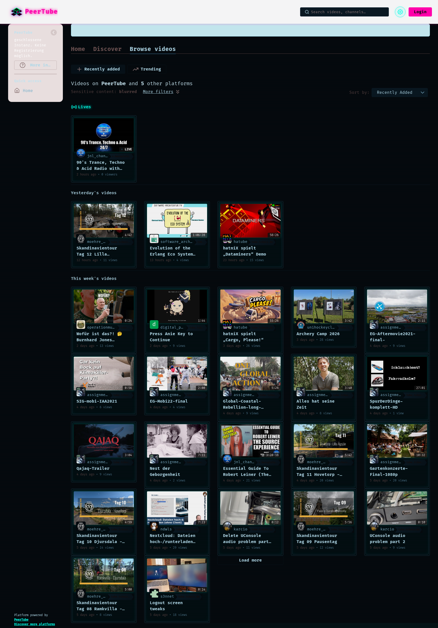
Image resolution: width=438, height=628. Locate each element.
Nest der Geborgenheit (165, 471)
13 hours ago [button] (161, 260)
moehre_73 (97, 242)
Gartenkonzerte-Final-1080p (389, 471)
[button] (422, 92)
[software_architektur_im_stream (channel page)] (154, 239)
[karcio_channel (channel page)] (227, 526)
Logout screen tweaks (166, 606)
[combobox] (394, 92)
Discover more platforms (34, 624)
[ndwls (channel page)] (154, 526)
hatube (240, 242)
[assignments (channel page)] (374, 324)
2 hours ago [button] (87, 174)
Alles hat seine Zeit (316, 404)
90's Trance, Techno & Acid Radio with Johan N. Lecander (101, 166)
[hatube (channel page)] (227, 239)
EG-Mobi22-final (169, 401)
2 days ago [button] (86, 346)
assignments (393, 327)
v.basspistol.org (123, 156)
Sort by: (359, 92)
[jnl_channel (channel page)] (81, 153)
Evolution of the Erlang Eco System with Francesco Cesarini (171, 251)
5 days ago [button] (379, 480)
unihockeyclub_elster (330, 327)
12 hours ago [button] (88, 260)
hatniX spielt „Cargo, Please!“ (243, 337)
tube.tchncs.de (121, 242)
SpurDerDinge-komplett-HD (386, 404)
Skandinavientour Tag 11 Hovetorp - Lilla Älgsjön (318, 472)
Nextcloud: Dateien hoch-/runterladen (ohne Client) (172, 539)
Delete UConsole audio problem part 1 (246, 539)
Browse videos (153, 49)
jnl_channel (99, 156)
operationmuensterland (111, 327)
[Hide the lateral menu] (54, 32)
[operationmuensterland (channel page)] (81, 324)
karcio (240, 529)
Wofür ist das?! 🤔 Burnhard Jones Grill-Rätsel (99, 337)
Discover (107, 49)
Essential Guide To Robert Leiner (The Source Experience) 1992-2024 (246, 472)
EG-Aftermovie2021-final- (392, 337)
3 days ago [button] (233, 346)
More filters (158, 91)
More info (40, 65)
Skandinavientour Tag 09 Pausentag (317, 538)
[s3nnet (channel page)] (154, 593)
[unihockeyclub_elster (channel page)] (301, 324)
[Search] (307, 11)
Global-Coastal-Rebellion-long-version (242, 404)
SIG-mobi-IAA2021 (97, 401)
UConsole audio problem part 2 (387, 538)
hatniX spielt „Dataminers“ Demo (244, 251)
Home (78, 49)
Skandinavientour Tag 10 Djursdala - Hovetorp (99, 539)
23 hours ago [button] (234, 260)
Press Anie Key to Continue (171, 337)
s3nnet (167, 596)
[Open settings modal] (400, 12)
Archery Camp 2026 (318, 333)
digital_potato (176, 327)
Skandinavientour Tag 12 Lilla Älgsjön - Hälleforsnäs (97, 251)
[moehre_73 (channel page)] (81, 239)
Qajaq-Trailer (93, 468)
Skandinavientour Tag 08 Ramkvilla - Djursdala (99, 606)
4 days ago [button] (379, 346)
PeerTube (21, 620)
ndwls (166, 529)
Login (420, 11)
